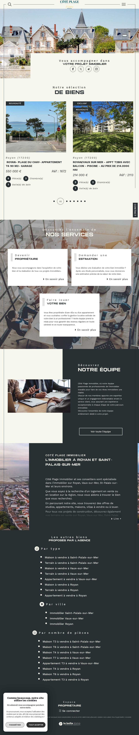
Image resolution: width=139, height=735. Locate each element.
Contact (135, 210)
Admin (99, 717)
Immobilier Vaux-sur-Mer (67, 618)
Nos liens (106, 717)
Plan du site (76, 717)
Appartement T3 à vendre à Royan (66, 679)
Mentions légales (89, 717)
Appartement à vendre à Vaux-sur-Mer (71, 579)
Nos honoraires (64, 717)
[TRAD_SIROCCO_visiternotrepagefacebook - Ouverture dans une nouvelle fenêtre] (73, 69)
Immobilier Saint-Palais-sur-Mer (72, 613)
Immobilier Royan (61, 623)
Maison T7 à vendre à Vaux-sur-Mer (67, 657)
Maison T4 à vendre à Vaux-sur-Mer (67, 652)
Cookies (128, 717)
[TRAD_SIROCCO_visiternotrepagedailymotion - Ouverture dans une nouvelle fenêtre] (88, 69)
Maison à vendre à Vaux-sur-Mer (67, 568)
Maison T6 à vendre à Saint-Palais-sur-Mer (72, 647)
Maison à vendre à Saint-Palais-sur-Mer (72, 557)
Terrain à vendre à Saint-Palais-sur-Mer (72, 562)
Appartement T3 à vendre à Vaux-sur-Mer (71, 663)
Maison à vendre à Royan (61, 584)
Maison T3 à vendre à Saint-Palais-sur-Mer (72, 641)
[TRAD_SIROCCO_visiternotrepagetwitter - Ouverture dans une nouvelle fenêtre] (81, 69)
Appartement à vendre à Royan (66, 595)
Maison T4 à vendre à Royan (61, 668)
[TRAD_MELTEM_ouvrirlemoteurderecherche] (10, 4)
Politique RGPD (118, 717)
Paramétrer (15, 725)
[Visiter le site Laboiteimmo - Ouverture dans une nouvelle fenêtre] (69, 727)
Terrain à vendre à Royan (61, 590)
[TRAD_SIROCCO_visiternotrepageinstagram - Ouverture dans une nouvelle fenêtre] (96, 69)
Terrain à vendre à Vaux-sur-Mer (67, 573)
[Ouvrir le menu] (123, 4)
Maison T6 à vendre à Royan (61, 674)
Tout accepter (36, 725)
